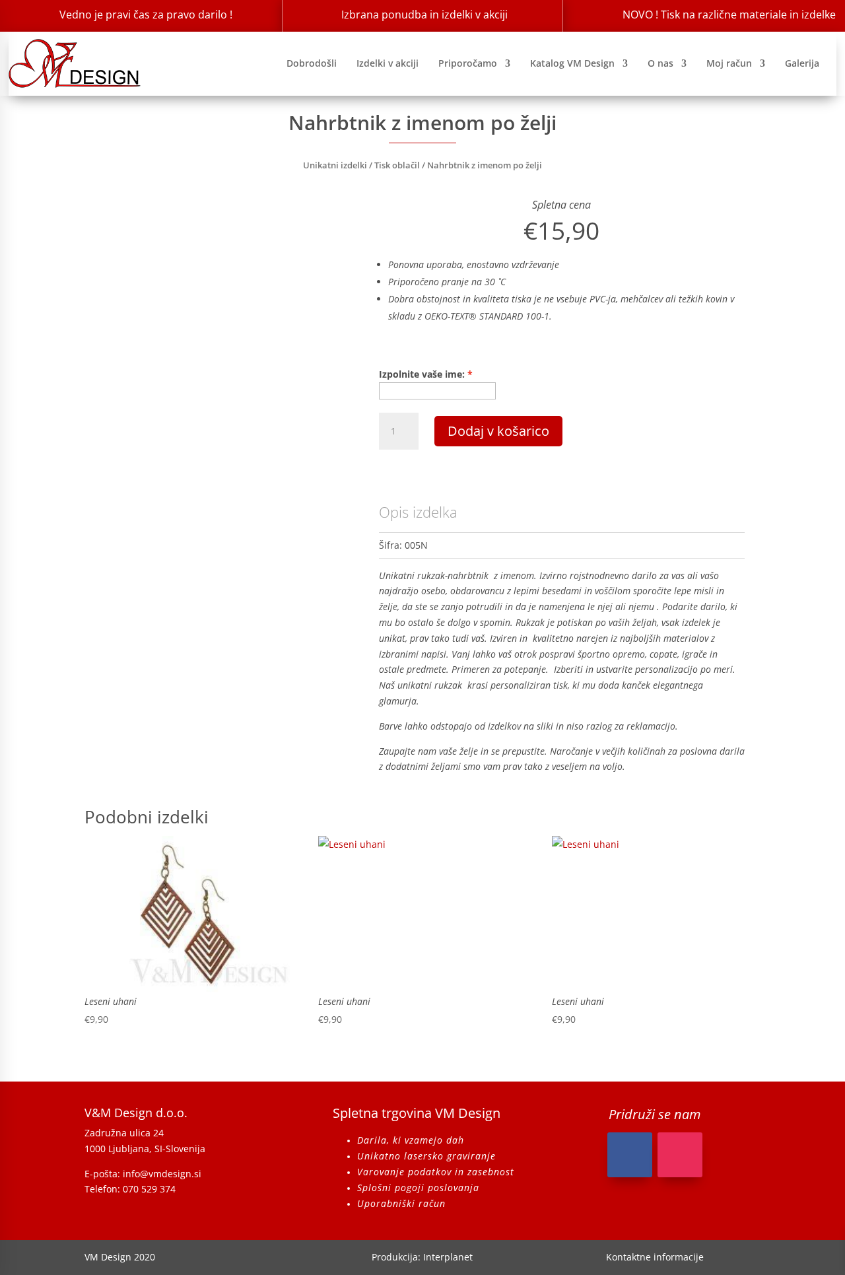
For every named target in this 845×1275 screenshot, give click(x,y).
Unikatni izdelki (335, 165)
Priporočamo (467, 63)
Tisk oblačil (397, 165)
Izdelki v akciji (387, 63)
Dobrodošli (312, 63)
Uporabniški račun (401, 1203)
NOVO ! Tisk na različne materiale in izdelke (729, 14)
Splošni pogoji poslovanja (418, 1187)
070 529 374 (149, 1189)
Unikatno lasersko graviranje (426, 1156)
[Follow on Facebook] (629, 1154)
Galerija (802, 63)
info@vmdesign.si (162, 1173)
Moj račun (729, 63)
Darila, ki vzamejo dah (410, 1140)
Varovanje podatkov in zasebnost (435, 1171)
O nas (660, 63)
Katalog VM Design (572, 63)
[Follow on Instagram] (680, 1154)
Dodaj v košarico (498, 431)
